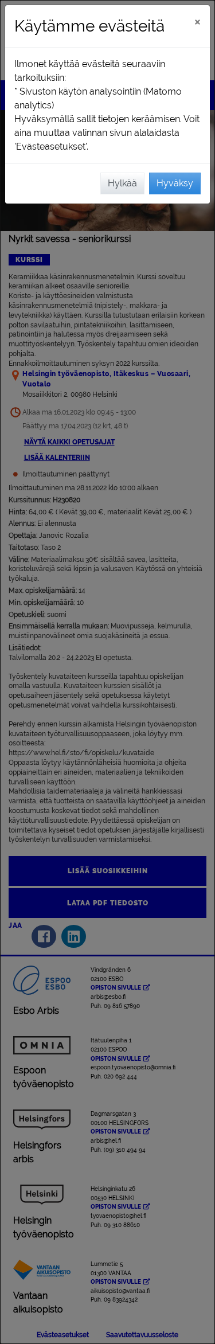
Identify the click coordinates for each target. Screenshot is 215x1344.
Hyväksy (175, 183)
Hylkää (122, 183)
